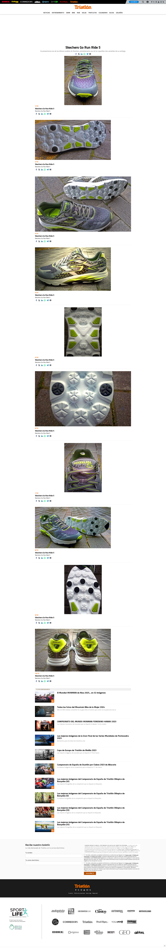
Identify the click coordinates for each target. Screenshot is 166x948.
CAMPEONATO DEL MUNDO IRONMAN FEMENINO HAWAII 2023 (86, 721)
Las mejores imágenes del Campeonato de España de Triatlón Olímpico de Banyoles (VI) (91, 780)
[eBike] (99, 932)
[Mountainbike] (6, 2)
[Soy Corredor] (26, 2)
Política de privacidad (79, 893)
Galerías (119, 13)
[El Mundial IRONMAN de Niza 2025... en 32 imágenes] (44, 697)
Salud (84, 13)
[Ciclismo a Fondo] (131, 922)
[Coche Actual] (71, 911)
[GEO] (124, 932)
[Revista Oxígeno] (45, 2)
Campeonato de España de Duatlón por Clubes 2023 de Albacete (86, 764)
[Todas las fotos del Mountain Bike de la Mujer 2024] (44, 711)
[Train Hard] (87, 932)
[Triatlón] (74, 2)
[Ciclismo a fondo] (15, 2)
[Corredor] (70, 921)
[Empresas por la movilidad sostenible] (16, 927)
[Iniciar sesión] (148, 2)
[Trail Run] (64, 2)
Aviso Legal (121, 849)
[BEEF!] (111, 932)
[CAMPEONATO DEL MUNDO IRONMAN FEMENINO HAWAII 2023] (44, 725)
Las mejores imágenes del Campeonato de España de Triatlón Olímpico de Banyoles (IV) (91, 809)
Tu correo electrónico (32, 860)
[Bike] (57, 932)
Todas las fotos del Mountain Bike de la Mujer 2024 (81, 707)
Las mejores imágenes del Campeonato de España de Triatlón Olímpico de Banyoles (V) (91, 794)
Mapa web (95, 893)
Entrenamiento (58, 13)
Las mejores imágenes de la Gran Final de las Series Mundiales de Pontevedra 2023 (93, 737)
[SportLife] (54, 2)
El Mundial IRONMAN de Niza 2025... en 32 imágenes (81, 692)
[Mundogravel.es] (37, 2)
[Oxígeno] (74, 932)
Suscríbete (134, 2)
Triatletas (92, 13)
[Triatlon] (83, 7)
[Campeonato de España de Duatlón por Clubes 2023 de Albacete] (44, 768)
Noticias (46, 13)
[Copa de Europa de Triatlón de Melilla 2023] (44, 754)
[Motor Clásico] (100, 911)
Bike (73, 13)
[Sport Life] (55, 922)
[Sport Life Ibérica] (19, 912)
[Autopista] (58, 911)
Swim (68, 13)
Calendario (103, 13)
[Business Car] (84, 911)
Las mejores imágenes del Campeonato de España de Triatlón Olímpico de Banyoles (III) (91, 823)
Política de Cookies (89, 851)
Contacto (70, 893)
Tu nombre (28, 852)
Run (78, 13)
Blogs (111, 13)
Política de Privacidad (131, 849)
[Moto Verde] (131, 911)
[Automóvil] (117, 911)
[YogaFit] (117, 922)
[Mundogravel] (139, 932)
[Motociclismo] (145, 911)
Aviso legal (88, 893)
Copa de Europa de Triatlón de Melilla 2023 (76, 750)
